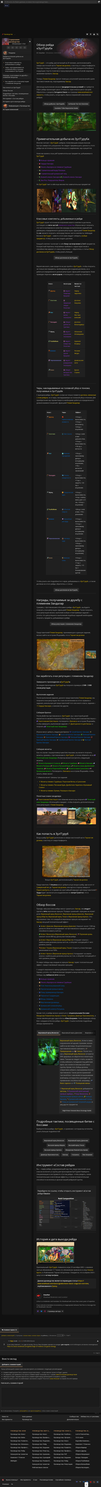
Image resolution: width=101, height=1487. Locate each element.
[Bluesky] (41, 1311)
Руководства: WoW (18, 1431)
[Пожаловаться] (94, 34)
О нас (35, 1480)
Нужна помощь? (12, 1480)
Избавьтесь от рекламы (90, 1416)
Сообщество (74, 1416)
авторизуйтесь (24, 1411)
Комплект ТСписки (18, 1457)
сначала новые (27, 1335)
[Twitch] (37, 1311)
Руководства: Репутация (41, 1451)
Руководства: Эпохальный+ (20, 1444)
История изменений (10, 109)
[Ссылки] (97, 34)
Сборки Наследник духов (83, 1467)
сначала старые (36, 1335)
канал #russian (54, 1379)
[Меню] (2, 2)
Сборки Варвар (81, 1447)
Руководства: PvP (60, 1454)
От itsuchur (40, 53)
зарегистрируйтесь (35, 1411)
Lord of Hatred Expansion (83, 1434)
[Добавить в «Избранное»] (87, 34)
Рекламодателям (46, 1480)
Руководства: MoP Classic (41, 1431)
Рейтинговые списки (40, 1467)
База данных (27, 1416)
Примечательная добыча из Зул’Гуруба (13, 57)
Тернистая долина (43, 640)
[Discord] (76, 1482)
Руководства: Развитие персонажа (20, 1441)
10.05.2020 (26, 1341)
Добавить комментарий (7, 1335)
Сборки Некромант (82, 1454)
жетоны (63, 1091)
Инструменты (7, 1419)
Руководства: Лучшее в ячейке (63, 1437)
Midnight (14, 1461)
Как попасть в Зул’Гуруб (11, 87)
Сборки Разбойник (82, 1461)
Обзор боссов (8, 90)
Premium (5, 1484)
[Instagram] (44, 1311)
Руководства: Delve (18, 1437)
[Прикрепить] (90, 34)
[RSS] (94, 1482)
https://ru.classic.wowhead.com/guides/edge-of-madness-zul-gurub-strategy (31, 1346)
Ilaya (11, 1341)
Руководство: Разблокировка (63, 1434)
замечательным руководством (66, 1374)
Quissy (54, 1286)
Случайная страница (63, 1480)
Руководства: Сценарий (41, 1457)
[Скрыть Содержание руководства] (30, 41)
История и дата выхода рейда (14, 101)
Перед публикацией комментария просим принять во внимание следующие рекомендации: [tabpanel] (39, 1389)
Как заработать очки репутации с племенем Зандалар (17, 82)
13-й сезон (79, 1437)
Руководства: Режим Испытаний (41, 1461)
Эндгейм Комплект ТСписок (83, 1441)
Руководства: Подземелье (41, 1441)
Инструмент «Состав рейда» (13, 98)
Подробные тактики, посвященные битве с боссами (15, 94)
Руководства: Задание (40, 1447)
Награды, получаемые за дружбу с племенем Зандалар (15, 76)
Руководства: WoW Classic (63, 1431)
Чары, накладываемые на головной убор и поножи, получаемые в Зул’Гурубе (14, 69)
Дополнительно (73, 1419)
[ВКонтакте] (97, 1482)
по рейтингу (44, 1335)
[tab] (48, 1032)
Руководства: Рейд (18, 1451)
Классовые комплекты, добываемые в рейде (13, 63)
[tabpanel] (66, 1075)
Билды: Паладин (81, 1457)
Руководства (8, 34)
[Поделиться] (99, 2)
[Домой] (3, 1480)
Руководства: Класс (18, 1434)
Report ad (97, 1413)
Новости (5, 1416)
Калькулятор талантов (19, 1454)
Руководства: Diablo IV (83, 1431)
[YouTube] (90, 1482)
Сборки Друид (80, 1451)
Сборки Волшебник (82, 1464)
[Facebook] (87, 1482)
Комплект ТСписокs (82, 1444)
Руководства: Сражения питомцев (41, 1454)
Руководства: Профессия (20, 1447)
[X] (80, 1482)
